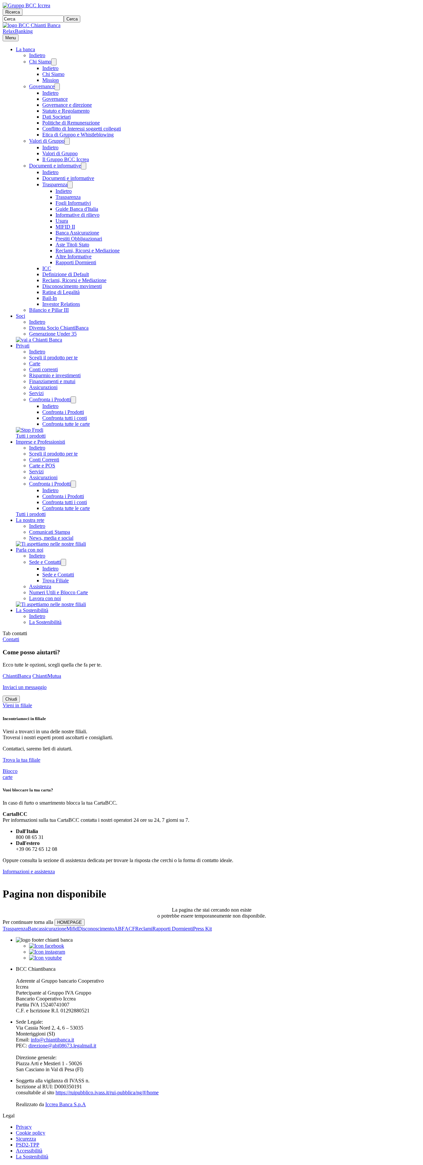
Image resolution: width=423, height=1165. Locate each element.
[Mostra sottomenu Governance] (57, 86)
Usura (62, 221)
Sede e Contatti (45, 562)
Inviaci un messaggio (25, 687)
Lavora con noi (45, 598)
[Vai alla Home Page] (31, 25)
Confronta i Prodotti (50, 399)
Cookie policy (30, 1133)
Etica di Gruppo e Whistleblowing (78, 134)
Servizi (36, 393)
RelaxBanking (18, 31)
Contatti (11, 639)
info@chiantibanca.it (52, 1039)
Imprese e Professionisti (40, 442)
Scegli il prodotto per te (53, 357)
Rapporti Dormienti (76, 262)
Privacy (24, 1127)
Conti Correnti (44, 459)
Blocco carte (10, 774)
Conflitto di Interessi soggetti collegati (81, 128)
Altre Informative (74, 256)
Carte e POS (42, 465)
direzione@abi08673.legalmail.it (62, 1045)
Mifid (72, 928)
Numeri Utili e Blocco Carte (58, 592)
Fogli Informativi (73, 203)
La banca (25, 49)
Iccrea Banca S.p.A (65, 1104)
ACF (130, 928)
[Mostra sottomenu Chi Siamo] (54, 61)
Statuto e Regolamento (66, 111)
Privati (22, 345)
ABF (119, 928)
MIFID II (65, 227)
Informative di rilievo (77, 215)
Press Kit (202, 928)
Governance (42, 86)
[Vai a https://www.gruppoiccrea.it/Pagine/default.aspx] (26, 5)
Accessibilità (29, 1150)
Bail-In (49, 298)
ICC (46, 268)
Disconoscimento (96, 928)
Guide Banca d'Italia (77, 209)
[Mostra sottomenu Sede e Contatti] (63, 562)
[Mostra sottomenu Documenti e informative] (83, 166)
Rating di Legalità (61, 292)
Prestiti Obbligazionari (79, 238)
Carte (34, 363)
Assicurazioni (43, 387)
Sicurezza (26, 1139)
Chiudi (11, 699)
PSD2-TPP (27, 1144)
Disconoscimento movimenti (72, 286)
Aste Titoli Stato (72, 244)
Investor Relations (61, 304)
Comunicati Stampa (49, 532)
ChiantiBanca (17, 676)
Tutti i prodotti (31, 436)
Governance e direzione (67, 105)
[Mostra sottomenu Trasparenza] (70, 184)
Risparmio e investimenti (55, 375)
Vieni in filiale (17, 705)
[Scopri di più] (39, 340)
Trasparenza (54, 184)
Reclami (143, 928)
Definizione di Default (65, 274)
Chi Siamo (40, 61)
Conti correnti (43, 369)
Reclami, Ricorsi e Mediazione (88, 250)
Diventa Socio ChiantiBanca (59, 328)
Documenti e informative (55, 165)
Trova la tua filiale (21, 760)
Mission (50, 80)
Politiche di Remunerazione (71, 123)
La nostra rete (30, 520)
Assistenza (40, 586)
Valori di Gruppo (46, 141)
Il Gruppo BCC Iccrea (65, 159)
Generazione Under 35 (53, 334)
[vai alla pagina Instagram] (47, 952)
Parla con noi (29, 550)
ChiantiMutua (46, 676)
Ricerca (12, 12)
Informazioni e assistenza (29, 871)
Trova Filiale (55, 580)
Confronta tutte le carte (66, 424)
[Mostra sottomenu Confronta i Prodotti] (73, 399)
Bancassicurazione (47, 928)
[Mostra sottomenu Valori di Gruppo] (67, 141)
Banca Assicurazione (77, 233)
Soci (20, 316)
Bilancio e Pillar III (49, 310)
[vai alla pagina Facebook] (46, 946)
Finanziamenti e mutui (52, 381)
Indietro (37, 55)
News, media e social (51, 538)
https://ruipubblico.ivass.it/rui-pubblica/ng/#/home (107, 1092)
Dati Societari (56, 117)
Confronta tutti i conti (64, 418)
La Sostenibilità (32, 610)
